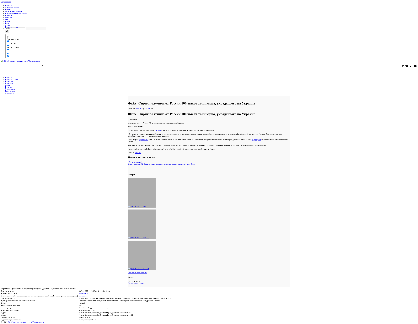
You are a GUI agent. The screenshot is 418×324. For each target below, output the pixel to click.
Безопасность (10, 91)
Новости (8, 5)
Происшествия (10, 15)
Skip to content (6, 2)
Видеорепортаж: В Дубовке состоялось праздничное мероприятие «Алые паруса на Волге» (162, 164)
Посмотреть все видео (136, 283)
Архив (7, 25)
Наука (7, 21)
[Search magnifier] (7, 31)
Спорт (7, 85)
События (8, 17)
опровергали (143, 140)
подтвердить (256, 140)
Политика (9, 81)
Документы (9, 93)
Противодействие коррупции (16, 13)
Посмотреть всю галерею (137, 273)
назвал (158, 130)
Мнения (8, 19)
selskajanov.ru (83, 293)
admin (148, 108)
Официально (10, 89)
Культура (8, 87)
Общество (9, 83)
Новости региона (11, 27)
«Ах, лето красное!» (135, 162)
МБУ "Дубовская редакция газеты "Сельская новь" (25, 322)
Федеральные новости (13, 11)
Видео (7, 23)
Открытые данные (12, 7)
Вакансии (9, 9)
